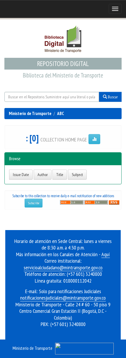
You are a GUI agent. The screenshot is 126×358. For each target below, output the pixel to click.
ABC (60, 113)
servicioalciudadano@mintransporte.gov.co (63, 267)
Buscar (112, 96)
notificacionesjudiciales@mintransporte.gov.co (63, 297)
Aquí (105, 254)
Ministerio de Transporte (30, 113)
